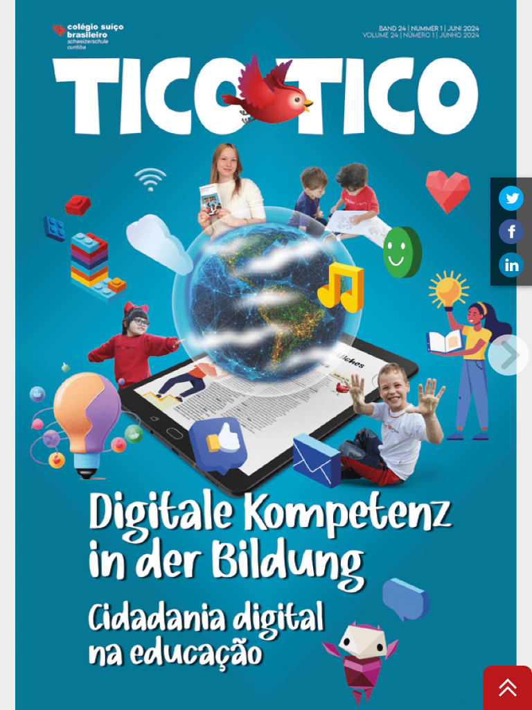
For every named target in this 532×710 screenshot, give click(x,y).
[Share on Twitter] (511, 198)
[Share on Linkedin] (511, 264)
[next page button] (508, 355)
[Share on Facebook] (511, 231)
